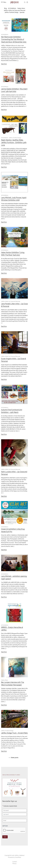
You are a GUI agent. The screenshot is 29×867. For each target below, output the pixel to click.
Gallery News (21, 8)
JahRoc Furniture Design (11, 12)
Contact (14, 861)
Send (5, 836)
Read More (4, 63)
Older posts (14, 757)
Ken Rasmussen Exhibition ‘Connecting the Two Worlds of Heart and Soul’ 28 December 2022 (14, 39)
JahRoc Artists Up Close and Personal (14, 10)
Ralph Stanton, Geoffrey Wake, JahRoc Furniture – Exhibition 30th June (13, 142)
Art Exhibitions (12, 8)
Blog (5, 8)
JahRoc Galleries (19, 855)
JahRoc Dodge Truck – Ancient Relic (14, 733)
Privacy (14, 863)
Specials (22, 12)
